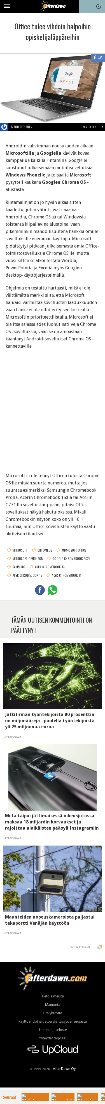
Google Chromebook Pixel (71, 558)
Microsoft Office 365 (28, 558)
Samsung (19, 567)
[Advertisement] (52, 407)
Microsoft (20, 550)
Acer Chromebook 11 (66, 575)
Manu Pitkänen (21, 127)
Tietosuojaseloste (52, 1030)
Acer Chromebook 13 (49, 567)
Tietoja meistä (52, 996)
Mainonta (52, 1004)
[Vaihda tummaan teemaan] (98, 6)
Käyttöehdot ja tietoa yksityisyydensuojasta (52, 1021)
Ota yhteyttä (52, 1013)
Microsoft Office (74, 550)
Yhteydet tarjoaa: (52, 1038)
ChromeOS (45, 550)
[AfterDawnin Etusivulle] (52, 6)
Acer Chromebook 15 (27, 575)
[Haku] (85, 6)
